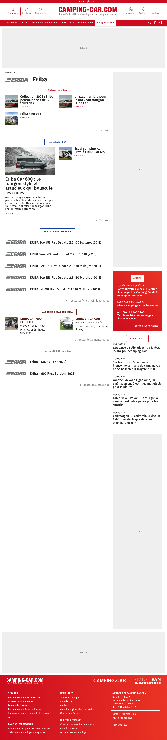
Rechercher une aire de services (25, 697)
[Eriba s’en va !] (11, 118)
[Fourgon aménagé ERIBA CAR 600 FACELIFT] (11, 324)
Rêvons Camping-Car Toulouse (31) (137, 305)
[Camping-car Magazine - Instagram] (160, 23)
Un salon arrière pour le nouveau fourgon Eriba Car (90, 100)
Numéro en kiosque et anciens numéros (29, 728)
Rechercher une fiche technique (24, 709)
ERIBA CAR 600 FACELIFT (31, 320)
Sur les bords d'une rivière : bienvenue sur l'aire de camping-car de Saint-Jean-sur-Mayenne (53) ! (137, 365)
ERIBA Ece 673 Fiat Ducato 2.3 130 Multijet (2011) (65, 266)
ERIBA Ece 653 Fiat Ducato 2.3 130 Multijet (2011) (65, 278)
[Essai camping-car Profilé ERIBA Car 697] (65, 153)
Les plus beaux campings (73, 732)
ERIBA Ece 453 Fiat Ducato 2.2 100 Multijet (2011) (65, 242)
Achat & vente (85, 22)
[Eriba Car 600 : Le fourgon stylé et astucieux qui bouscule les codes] (30, 161)
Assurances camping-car (83, 1)
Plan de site (66, 701)
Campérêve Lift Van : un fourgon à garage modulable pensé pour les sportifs (135, 401)
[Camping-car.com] (88, 11)
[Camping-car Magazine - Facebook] (155, 23)
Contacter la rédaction (124, 714)
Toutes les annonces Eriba (94, 339)
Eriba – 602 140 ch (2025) (48, 362)
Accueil (8, 73)
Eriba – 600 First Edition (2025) (52, 374)
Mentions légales (69, 713)
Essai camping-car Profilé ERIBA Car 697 (89, 150)
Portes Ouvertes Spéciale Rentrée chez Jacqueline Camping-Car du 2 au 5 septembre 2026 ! (137, 292)
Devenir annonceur (122, 718)
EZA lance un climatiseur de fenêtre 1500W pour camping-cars (136, 349)
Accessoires (68, 22)
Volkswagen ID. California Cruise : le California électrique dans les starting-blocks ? (137, 419)
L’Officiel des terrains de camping (77, 724)
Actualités (12, 22)
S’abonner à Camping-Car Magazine (26, 732)
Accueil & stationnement (45, 22)
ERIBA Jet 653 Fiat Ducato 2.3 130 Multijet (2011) (65, 289)
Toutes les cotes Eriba (97, 384)
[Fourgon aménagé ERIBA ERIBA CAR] (66, 324)
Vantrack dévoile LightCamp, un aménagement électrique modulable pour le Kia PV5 (137, 383)
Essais (25, 22)
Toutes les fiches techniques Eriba (89, 300)
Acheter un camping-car (20, 701)
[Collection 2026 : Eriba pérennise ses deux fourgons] (11, 101)
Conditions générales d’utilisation (77, 709)
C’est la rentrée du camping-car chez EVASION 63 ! (136, 317)
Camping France (68, 728)
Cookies (64, 705)
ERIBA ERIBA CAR (87, 319)
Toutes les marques (70, 697)
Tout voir (104, 130)
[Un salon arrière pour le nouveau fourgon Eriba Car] (65, 101)
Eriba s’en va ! (30, 114)
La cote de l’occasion (19, 705)
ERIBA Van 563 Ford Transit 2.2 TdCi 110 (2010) (63, 254)
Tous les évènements (145, 325)
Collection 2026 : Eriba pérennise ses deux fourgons (36, 100)
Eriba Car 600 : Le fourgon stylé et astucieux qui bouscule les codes (29, 185)
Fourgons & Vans (105, 22)
